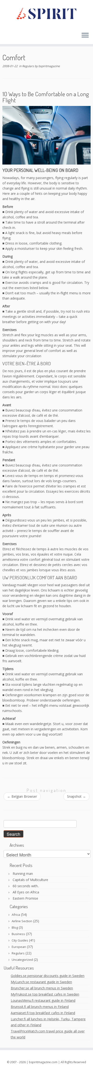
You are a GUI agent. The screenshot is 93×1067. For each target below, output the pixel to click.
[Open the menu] (85, 35)
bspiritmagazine (49, 66)
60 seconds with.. (26, 886)
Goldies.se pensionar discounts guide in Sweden (47, 975)
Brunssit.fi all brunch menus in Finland (40, 1006)
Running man (23, 873)
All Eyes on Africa (26, 892)
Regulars (28, 66)
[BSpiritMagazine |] (46, 14)
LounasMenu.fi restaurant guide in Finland (43, 1000)
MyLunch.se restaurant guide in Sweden (41, 982)
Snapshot (76, 796)
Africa (16, 914)
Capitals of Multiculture (30, 879)
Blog (15, 927)
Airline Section (22, 921)
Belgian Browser (22, 796)
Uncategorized (22, 959)
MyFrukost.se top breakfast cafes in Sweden (45, 994)
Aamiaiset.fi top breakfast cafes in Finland (43, 1013)
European (19, 947)
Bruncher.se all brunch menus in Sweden (42, 988)
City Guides (20, 940)
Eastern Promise (25, 898)
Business (18, 934)
